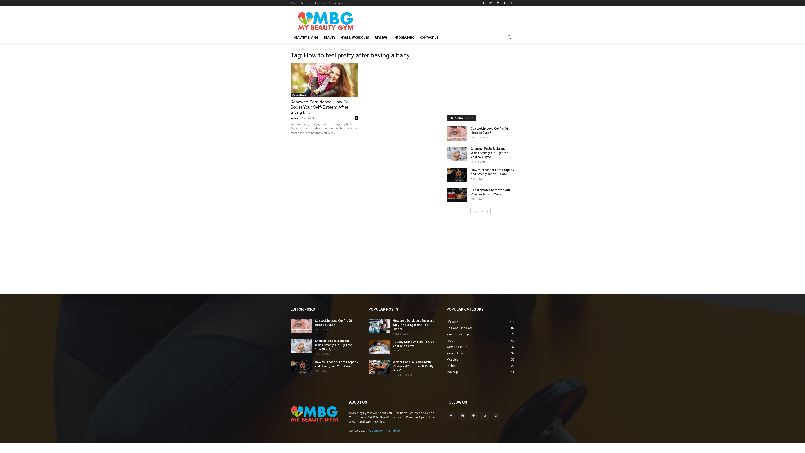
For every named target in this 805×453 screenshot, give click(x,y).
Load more (479, 211)
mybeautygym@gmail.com (384, 430)
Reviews (381, 37)
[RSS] (504, 3)
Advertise (306, 2)
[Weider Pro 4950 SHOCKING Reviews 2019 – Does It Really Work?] (379, 367)
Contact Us (429, 37)
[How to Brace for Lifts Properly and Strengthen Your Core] (457, 175)
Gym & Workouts (355, 37)
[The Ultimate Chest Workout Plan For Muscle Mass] (457, 195)
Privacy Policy (335, 2)
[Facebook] (483, 3)
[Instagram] (490, 3)
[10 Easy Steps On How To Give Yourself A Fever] (379, 347)
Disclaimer (319, 2)
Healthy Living (305, 37)
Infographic (403, 37)
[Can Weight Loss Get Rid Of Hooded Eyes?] (457, 133)
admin (294, 118)
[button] (509, 38)
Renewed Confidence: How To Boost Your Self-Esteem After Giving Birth (320, 107)
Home (294, 49)
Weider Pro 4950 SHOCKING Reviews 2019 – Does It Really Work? (413, 366)
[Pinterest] (497, 3)
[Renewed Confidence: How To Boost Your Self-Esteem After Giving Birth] (324, 80)
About (294, 2)
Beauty (329, 37)
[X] (511, 3)
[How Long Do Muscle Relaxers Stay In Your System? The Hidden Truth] (379, 326)
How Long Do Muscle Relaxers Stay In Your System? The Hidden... (413, 325)
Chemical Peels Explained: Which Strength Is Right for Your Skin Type (489, 153)
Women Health (299, 94)
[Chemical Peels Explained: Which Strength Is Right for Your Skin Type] (457, 154)
